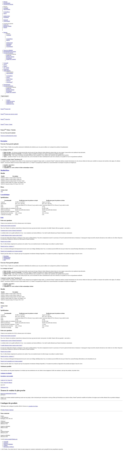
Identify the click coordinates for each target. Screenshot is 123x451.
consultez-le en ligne (33, 406)
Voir (2, 191)
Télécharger (3, 387)
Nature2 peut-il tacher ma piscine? (8, 225)
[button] (61, 141)
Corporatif (5, 8)
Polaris (5, 66)
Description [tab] (6, 256)
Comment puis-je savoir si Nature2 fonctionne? (11, 230)
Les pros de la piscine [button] (8, 52)
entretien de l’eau (10, 103)
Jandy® (8, 40)
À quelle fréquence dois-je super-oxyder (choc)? (11, 235)
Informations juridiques (8, 446)
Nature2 (8, 80)
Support (5, 27)
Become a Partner (7, 26)
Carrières (5, 445)
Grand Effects (6, 11)
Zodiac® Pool (6, 16)
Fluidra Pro (5, 24)
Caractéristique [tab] (6, 258)
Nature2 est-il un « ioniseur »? (7, 246)
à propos (8, 100)
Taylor (8, 77)
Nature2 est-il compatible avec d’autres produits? (11, 251)
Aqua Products (6, 9)
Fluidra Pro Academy (11, 59)
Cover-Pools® (6, 21)
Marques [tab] (5, 1)
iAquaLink (6, 69)
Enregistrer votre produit (7, 376)
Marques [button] (5, 32)
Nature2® (5, 19)
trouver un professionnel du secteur (8, 393)
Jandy (5, 13)
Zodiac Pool (9, 79)
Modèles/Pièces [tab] (6, 257)
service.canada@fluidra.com (11, 439)
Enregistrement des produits (9, 51)
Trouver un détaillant (8, 50)
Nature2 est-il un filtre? (6, 241)
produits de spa (9, 102)
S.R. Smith (6, 67)
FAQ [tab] (4, 260)
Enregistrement (6, 3)
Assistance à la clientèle (6, 373)
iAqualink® (6, 17)
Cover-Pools (9, 82)
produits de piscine (10, 101)
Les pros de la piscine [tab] (8, 4)
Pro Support (9, 58)
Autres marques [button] (6, 70)
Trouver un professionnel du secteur (9, 135)
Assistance (5, 443)
